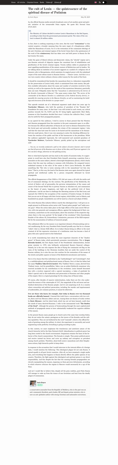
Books (42, 2)
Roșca (34, 17)
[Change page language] (95, 2)
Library (56, 2)
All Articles (21, 2)
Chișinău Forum (32, 2)
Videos (48, 2)
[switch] (104, 2)
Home (13, 2)
